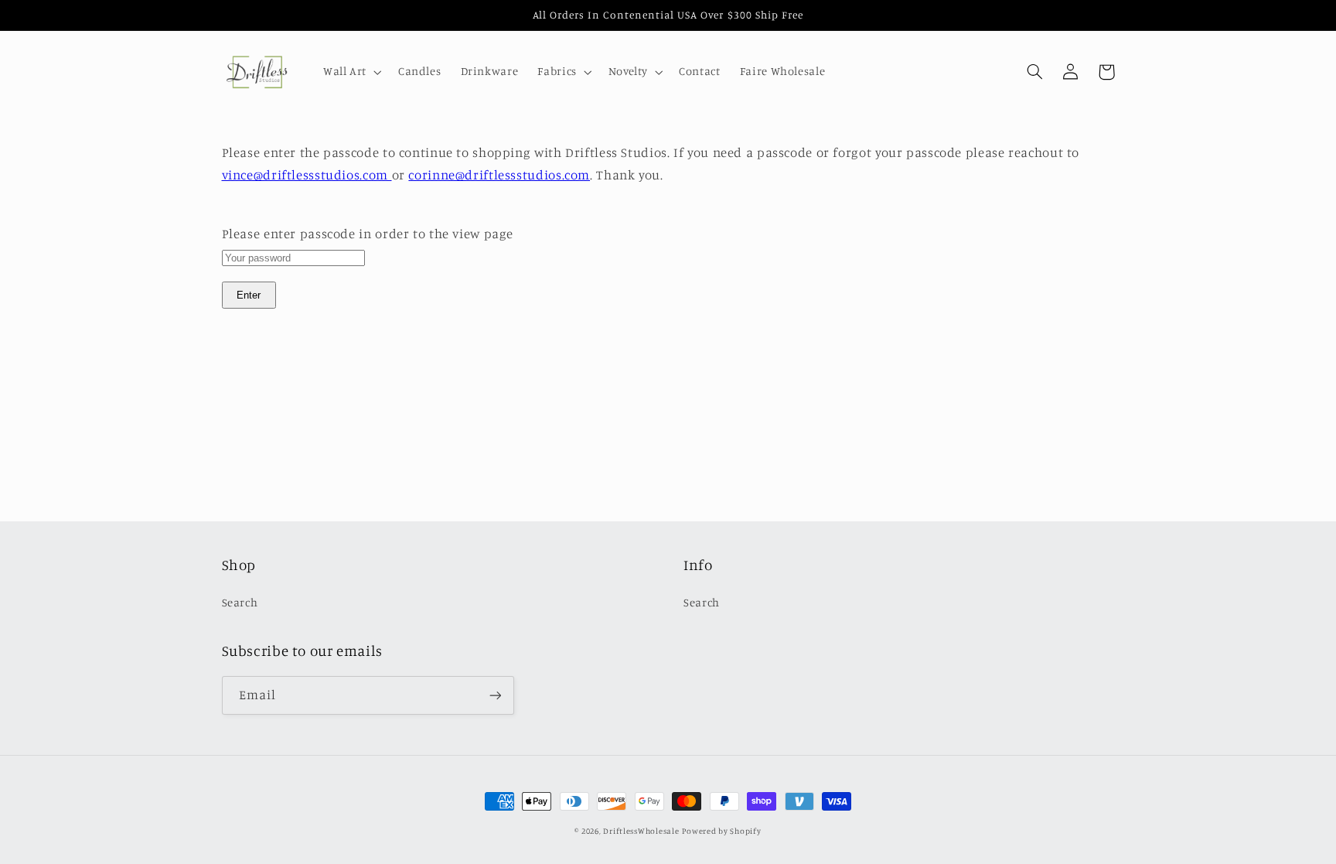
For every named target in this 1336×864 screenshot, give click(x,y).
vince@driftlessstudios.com (307, 175)
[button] (350, 72)
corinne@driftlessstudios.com (499, 175)
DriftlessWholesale (641, 830)
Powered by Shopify (721, 830)
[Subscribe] (495, 695)
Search (240, 602)
